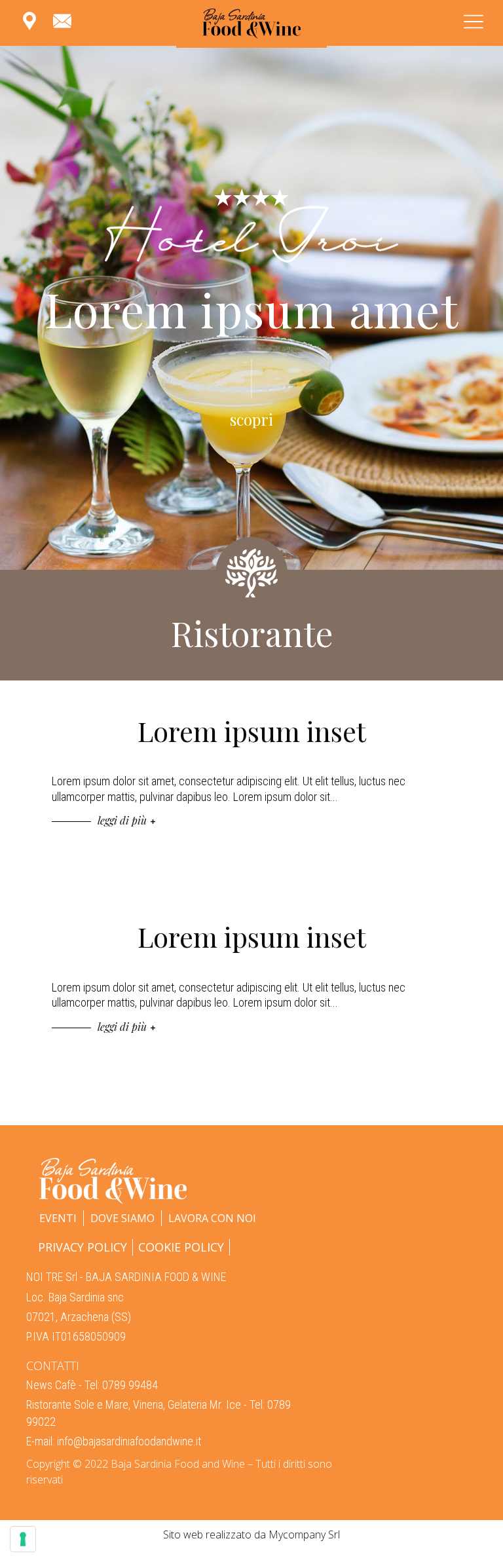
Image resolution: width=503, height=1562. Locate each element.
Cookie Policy (181, 1247)
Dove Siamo (122, 1218)
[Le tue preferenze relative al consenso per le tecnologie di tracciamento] (22, 1539)
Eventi (58, 1218)
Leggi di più (123, 820)
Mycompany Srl (304, 1534)
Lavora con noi (212, 1218)
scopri (251, 419)
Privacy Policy (82, 1247)
